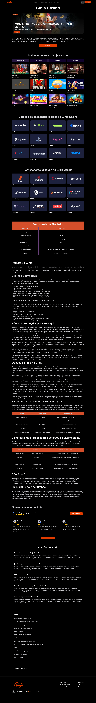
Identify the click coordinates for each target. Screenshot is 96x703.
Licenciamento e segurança (21, 651)
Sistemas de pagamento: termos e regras (24, 641)
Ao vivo (38, 60)
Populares (19, 60)
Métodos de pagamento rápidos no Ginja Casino (26, 621)
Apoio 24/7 (17, 647)
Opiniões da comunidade (20, 654)
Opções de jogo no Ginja (20, 638)
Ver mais (48, 537)
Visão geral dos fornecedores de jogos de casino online (28, 644)
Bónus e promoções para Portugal (23, 634)
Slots (74, 60)
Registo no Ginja (18, 631)
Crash (56, 60)
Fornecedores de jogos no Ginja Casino (24, 625)
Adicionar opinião (76, 513)
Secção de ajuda (18, 657)
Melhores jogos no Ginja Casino (22, 618)
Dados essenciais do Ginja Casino (23, 628)
